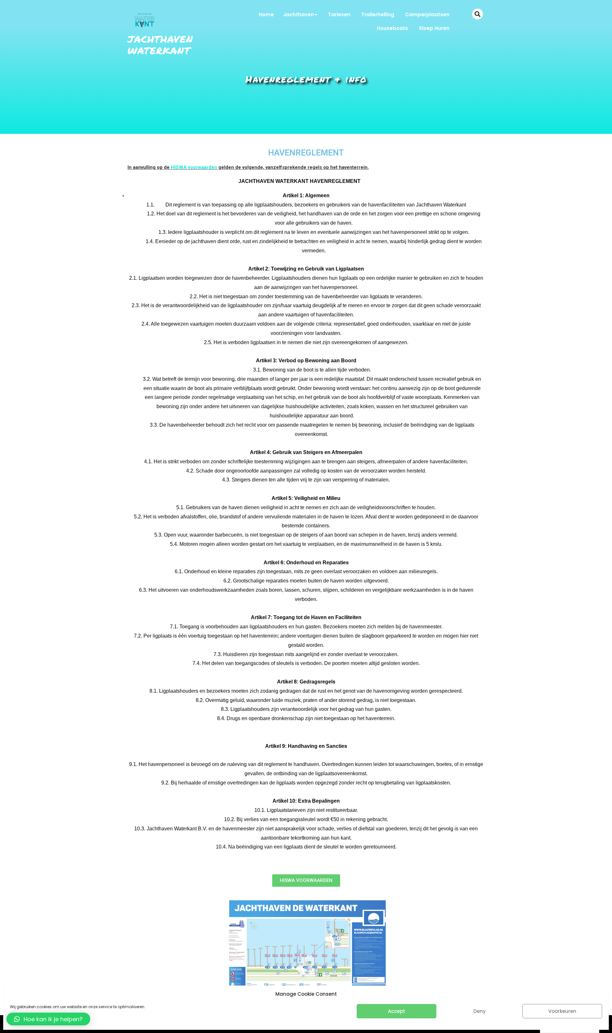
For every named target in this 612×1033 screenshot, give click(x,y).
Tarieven (339, 14)
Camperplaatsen (427, 14)
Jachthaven (298, 14)
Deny (479, 1011)
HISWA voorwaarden (194, 167)
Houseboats (392, 28)
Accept (396, 1011)
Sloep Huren (434, 28)
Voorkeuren (562, 1011)
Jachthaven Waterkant (160, 44)
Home (266, 14)
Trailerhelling (377, 14)
